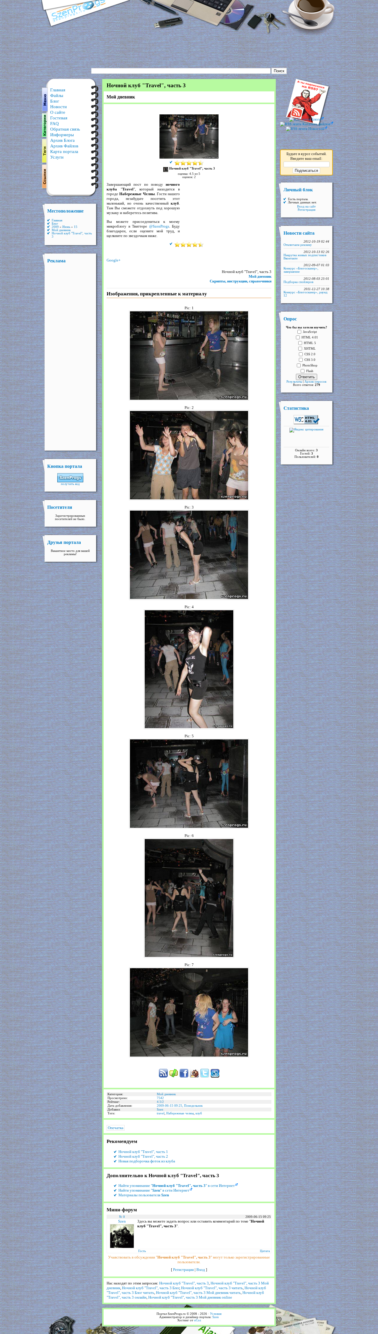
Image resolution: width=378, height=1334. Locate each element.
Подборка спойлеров (298, 282)
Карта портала (64, 151)
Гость (142, 1251)
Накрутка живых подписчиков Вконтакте (305, 257)
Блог (54, 101)
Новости (58, 106)
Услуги (56, 157)
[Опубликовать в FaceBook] (184, 1076)
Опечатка (115, 1128)
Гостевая (58, 118)
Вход (200, 1269)
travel (160, 1113)
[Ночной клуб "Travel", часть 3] (189, 399)
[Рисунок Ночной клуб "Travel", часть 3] (189, 157)
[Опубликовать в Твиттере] (204, 1076)
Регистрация (183, 1269)
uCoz (197, 1320)
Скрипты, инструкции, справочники (240, 281)
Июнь (66, 226)
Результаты (294, 381)
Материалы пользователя (143, 1195)
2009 (55, 226)
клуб (198, 1113)
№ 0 (122, 1216)
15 (75, 226)
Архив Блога (62, 140)
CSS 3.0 (309, 359)
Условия (215, 1313)
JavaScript (310, 331)
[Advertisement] (189, 48)
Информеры (62, 134)
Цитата (265, 1251)
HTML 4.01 (310, 337)
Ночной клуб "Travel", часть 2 (143, 1156)
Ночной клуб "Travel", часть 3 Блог (150, 1288)
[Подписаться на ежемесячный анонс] (215, 1076)
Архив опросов (315, 381)
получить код (70, 484)
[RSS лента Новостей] (306, 128)
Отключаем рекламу (298, 244)
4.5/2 (160, 1101)
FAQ (54, 123)
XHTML (310, 348)
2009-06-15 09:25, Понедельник (180, 1105)
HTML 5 (310, 343)
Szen (160, 1109)
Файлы (56, 95)
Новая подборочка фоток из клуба (146, 1161)
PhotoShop (309, 365)
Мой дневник (260, 276)
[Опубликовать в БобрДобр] (194, 1076)
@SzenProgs (159, 226)
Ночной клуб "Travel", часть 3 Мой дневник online (190, 1297)
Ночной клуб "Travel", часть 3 (184, 1283)
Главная (57, 90)
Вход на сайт (306, 206)
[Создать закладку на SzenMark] (173, 1076)
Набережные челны (180, 1113)
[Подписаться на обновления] (163, 1076)
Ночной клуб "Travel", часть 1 (143, 1151)
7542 (160, 1098)
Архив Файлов (64, 146)
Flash (309, 371)
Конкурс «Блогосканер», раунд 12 (306, 294)
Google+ (113, 260)
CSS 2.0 (309, 354)
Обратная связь (65, 129)
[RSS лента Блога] (306, 119)
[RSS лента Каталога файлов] (306, 124)
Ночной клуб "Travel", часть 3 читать (212, 1288)
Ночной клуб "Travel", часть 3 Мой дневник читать (198, 1292)
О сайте (57, 112)
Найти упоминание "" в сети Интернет (176, 1185)
